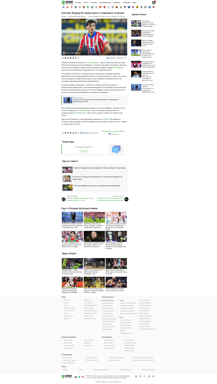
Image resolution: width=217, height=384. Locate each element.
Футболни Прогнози (105, 2)
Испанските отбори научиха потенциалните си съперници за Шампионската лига (72, 225)
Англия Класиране (107, 305)
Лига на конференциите (90, 310)
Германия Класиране (108, 308)
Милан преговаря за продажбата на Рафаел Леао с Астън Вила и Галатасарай (148, 64)
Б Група (66, 302)
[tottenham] (108, 7)
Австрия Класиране (126, 320)
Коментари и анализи (90, 318)
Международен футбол (90, 313)
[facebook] (136, 377)
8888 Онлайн (87, 342)
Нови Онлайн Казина (92, 360)
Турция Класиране (107, 329)
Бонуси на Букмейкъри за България (143, 357)
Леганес (78, 113)
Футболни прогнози (115, 360)
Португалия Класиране (108, 326)
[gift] (154, 2)
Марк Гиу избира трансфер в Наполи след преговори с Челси (148, 43)
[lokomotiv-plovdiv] (79, 7)
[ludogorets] (75, 7)
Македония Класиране (145, 316)
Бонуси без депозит (91, 357)
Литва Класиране (144, 313)
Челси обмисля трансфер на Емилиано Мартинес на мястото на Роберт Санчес (148, 53)
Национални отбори (69, 308)
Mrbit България (108, 342)
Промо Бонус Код (67, 357)
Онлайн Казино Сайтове (69, 360)
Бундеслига (67, 318)
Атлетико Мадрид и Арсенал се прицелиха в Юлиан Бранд (96, 186)
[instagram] (145, 377)
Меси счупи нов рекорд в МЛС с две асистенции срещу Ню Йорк (116, 272)
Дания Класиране (144, 300)
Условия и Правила (125, 369)
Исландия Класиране (145, 302)
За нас (80, 369)
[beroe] (88, 7)
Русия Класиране (107, 324)
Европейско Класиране (127, 308)
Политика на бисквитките (149, 369)
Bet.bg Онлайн (88, 345)
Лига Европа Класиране (127, 305)
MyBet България (129, 350)
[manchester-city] (112, 7)
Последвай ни (111, 58)
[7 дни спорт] (67, 2)
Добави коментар (121, 58)
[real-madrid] (121, 7)
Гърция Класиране (126, 333)
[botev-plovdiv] (84, 7)
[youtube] (140, 377)
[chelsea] (92, 7)
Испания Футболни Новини (77, 16)
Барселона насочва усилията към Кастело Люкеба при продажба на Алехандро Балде (116, 226)
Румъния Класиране (144, 326)
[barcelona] (116, 7)
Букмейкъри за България (117, 357)
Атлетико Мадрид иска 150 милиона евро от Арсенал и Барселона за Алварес (71, 244)
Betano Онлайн (68, 340)
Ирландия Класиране (145, 305)
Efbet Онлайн (67, 342)
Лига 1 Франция (88, 302)
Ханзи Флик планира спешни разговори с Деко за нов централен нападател (94, 244)
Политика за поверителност (101, 369)
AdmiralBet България (130, 342)
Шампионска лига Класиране (128, 303)
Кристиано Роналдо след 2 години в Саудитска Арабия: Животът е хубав (94, 290)
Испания (105, 119)
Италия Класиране (107, 313)
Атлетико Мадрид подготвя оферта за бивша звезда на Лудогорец (99, 168)
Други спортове (88, 316)
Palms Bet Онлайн (69, 345)
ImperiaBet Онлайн (130, 345)
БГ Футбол (78, 2)
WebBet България (129, 348)
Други (134, 2)
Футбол (86, 2)
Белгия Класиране (126, 322)
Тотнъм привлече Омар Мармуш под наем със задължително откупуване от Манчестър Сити (148, 76)
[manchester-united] (100, 7)
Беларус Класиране (126, 325)
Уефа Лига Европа (89, 308)
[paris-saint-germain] (129, 7)
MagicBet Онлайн (109, 345)
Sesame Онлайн (88, 340)
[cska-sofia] (67, 7)
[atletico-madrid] (125, 7)
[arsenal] (104, 7)
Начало (64, 16)
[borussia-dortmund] (137, 7)
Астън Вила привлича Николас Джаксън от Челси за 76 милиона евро (148, 23)
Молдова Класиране (144, 318)
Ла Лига (66, 313)
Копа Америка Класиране (127, 311)
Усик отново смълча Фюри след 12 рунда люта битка (115, 289)
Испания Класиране (107, 311)
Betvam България (109, 340)
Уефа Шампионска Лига (90, 305)
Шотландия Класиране (108, 321)
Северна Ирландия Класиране (147, 329)
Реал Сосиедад (84, 110)
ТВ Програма (126, 2)
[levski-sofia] (63, 7)
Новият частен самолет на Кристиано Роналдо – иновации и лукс (93, 272)
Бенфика (64, 110)
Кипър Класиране (144, 308)
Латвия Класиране (144, 310)
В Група (66, 305)
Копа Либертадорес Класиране (129, 313)
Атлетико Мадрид (92, 62)
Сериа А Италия (68, 316)
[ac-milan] (153, 7)
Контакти (65, 369)
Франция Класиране (107, 316)
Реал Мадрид (118, 67)
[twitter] (149, 377)
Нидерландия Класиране (109, 318)
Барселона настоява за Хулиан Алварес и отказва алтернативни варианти (93, 225)
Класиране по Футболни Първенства (143, 360)
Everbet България (129, 340)
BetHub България (109, 348)
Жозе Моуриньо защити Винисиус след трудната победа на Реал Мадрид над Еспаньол (116, 245)
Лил (84, 113)
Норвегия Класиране (145, 321)
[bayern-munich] (133, 7)
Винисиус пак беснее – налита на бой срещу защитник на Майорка (70, 290)
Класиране (94, 2)
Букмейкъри (116, 2)
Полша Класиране (144, 323)
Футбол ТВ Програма (68, 362)
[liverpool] (96, 7)
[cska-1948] (71, 7)
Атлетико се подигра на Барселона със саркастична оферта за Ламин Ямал (97, 178)
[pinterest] (153, 377)
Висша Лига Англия (69, 310)
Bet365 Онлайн (68, 348)
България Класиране (108, 303)
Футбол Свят (87, 300)
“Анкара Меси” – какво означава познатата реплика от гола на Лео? (72, 272)
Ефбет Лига (67, 300)
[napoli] (149, 7)
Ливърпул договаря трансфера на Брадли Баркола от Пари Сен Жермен (148, 33)
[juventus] (141, 7)
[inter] (145, 7)
